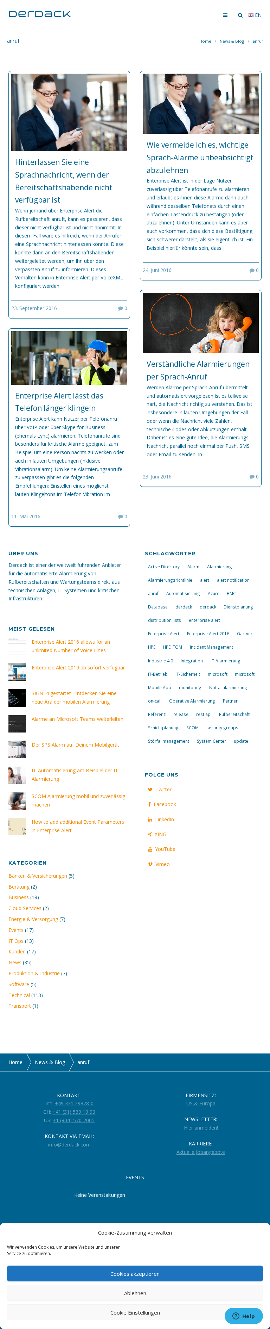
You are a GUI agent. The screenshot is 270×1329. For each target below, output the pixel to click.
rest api (204, 714)
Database (158, 607)
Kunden (17, 951)
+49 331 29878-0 (74, 1103)
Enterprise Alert (163, 633)
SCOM (192, 727)
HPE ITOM (172, 647)
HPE (151, 647)
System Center (211, 741)
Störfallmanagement (168, 741)
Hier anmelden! (201, 1127)
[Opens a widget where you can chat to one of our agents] (243, 1316)
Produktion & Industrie (34, 973)
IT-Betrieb (158, 674)
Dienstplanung (238, 607)
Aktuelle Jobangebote (200, 1152)
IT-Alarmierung (225, 660)
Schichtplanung (163, 727)
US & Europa (201, 1103)
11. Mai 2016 (25, 516)
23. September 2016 (34, 308)
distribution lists (164, 620)
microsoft (217, 674)
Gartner (244, 633)
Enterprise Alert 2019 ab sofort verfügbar (78, 667)
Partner (230, 701)
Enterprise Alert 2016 (208, 633)
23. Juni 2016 (157, 476)
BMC (231, 593)
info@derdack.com (69, 1144)
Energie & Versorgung (33, 919)
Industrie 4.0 (160, 660)
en (257, 15)
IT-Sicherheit (187, 674)
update (241, 741)
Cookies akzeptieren (135, 1273)
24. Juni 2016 (157, 270)
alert (204, 580)
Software (18, 984)
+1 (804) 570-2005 (74, 1120)
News (14, 962)
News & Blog (232, 41)
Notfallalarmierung (228, 687)
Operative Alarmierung (192, 701)
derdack (183, 607)
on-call (154, 701)
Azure (213, 593)
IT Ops (16, 941)
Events (16, 930)
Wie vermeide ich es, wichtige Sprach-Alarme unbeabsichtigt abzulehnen (200, 157)
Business (18, 897)
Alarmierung (219, 566)
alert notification (233, 580)
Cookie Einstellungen (135, 1312)
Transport (19, 1005)
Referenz (157, 714)
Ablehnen (135, 1293)
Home (205, 41)
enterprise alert (204, 620)
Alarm (193, 566)
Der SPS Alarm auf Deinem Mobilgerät (75, 744)
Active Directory (164, 566)
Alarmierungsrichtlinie (170, 580)
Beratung (19, 886)
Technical (19, 995)
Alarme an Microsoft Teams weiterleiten (77, 719)
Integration (192, 660)
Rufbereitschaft (234, 714)
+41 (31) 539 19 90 (73, 1111)
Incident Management (211, 647)
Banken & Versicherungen (37, 875)
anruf (153, 593)
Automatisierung (183, 593)
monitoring (190, 687)
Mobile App (159, 687)
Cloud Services (24, 908)
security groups (222, 727)
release (180, 714)
